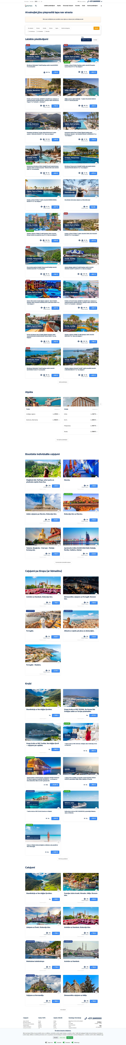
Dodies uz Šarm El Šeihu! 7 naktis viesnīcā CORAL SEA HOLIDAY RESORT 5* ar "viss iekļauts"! (81, 234)
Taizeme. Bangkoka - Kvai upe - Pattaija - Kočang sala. (40, 549)
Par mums (26, 1)
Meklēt (96, 28)
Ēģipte (39, 1022)
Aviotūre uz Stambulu (71, 961)
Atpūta (59, 5)
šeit (102, 1034)
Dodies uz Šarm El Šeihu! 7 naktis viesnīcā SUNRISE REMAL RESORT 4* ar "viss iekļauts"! (42, 200)
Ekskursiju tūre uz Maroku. (73, 514)
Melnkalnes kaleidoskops (35, 961)
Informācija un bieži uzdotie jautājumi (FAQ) (76, 1022)
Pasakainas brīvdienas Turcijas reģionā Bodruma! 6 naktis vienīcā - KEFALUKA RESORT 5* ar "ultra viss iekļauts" (41, 133)
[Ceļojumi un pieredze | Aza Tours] (28, 5)
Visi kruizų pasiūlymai (63, 858)
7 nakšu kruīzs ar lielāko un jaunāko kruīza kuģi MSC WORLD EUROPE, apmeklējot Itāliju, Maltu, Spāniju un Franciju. (80, 778)
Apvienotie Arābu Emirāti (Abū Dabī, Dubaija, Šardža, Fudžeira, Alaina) (80, 549)
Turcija (39, 1021)
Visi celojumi (63, 1009)
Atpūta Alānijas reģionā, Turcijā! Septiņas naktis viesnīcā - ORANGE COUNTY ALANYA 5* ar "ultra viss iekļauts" (79, 268)
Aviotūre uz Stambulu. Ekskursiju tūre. (39, 597)
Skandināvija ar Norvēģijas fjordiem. (39, 709)
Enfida (54, 1025)
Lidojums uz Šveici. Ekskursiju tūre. (38, 927)
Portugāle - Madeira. (33, 665)
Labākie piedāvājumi (49, 5)
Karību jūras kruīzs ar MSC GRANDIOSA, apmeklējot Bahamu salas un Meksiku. (80, 812)
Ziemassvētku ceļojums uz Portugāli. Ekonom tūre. (80, 598)
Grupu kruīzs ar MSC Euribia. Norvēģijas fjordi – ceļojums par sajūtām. (42, 744)
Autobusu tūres (26, 1025)
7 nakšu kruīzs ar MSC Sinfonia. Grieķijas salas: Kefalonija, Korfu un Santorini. (81, 744)
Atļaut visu (69, 1037)
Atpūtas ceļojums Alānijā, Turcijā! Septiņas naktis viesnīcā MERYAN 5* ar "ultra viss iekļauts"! (79, 335)
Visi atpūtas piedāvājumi (62, 439)
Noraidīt (56, 1037)
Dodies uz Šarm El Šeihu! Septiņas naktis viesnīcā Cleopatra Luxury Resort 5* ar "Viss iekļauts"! (80, 66)
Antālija (54, 1021)
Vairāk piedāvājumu (63, 382)
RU (41, 1)
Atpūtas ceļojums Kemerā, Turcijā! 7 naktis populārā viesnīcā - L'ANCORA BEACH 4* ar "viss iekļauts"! (80, 369)
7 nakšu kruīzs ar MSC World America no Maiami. (39, 811)
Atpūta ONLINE (26, 1021)
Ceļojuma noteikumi (72, 1027)
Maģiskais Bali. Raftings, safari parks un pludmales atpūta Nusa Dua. (40, 481)
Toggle (46, 1042)
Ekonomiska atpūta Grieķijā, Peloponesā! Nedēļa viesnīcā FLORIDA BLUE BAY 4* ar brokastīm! (42, 268)
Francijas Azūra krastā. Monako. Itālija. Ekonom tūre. (80, 894)
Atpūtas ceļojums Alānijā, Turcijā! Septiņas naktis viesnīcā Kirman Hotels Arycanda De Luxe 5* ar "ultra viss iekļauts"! (42, 234)
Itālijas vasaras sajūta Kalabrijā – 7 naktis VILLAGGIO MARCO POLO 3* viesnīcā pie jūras (80, 99)
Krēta (54, 1022)
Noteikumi (68, 1042)
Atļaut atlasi (62, 1037)
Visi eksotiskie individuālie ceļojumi (63, 562)
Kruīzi (83, 5)
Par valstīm (71, 1023)
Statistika (59, 1042)
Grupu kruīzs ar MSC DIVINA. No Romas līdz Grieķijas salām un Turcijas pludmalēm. (79, 710)
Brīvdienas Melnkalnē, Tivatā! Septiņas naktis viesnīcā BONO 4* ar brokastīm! (42, 66)
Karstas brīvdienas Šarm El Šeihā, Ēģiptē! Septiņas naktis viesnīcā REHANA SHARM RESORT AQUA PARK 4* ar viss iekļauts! (41, 336)
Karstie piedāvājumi (92, 5)
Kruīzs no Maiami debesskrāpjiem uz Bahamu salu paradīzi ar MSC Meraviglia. (42, 846)
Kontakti (31, 1)
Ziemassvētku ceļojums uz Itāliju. (75, 995)
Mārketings (76, 1042)
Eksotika (77, 5)
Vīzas (70, 1026)
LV (39, 1)
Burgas (54, 1026)
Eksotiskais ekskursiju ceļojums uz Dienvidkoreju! (77, 200)
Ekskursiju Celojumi (68, 5)
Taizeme (40, 1025)
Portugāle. (30, 631)
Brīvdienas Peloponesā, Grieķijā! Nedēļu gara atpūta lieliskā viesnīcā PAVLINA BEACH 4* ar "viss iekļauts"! (80, 167)
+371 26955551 (95, 1018)
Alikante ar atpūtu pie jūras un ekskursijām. (79, 631)
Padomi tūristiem (72, 1024)
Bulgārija (40, 1026)
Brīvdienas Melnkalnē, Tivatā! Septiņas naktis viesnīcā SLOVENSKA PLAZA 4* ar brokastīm (40, 369)
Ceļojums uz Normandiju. (35, 995)
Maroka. (67, 480)
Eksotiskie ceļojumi (27, 1022)
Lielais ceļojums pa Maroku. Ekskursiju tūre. (41, 514)
